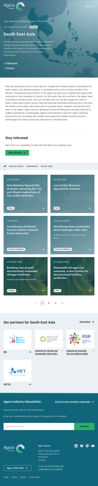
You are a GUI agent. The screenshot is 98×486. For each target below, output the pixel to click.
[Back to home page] (14, 6)
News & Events (16, 166)
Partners (10, 68)
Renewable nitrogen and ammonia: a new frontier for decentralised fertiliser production (71, 273)
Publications (11, 63)
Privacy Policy (34, 477)
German (33, 27)
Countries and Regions (27, 21)
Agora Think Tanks (15, 468)
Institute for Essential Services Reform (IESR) (77, 352)
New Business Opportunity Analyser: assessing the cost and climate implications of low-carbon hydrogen (24, 190)
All (5, 166)
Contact (14, 477)
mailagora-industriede (50, 469)
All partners (84, 322)
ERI (5, 352)
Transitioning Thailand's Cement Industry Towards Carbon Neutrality (22, 230)
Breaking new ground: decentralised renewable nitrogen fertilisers (22, 271)
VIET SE (7, 384)
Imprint (23, 477)
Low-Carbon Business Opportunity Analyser (67, 187)
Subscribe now (15, 153)
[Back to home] (17, 448)
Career (6, 477)
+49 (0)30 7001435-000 (54, 466)
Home (6, 21)
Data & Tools (46, 166)
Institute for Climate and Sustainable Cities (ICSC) (46, 352)
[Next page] (62, 303)
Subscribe (84, 426)
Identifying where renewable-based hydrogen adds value (72, 228)
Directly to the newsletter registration (72, 402)
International (13, 21)
